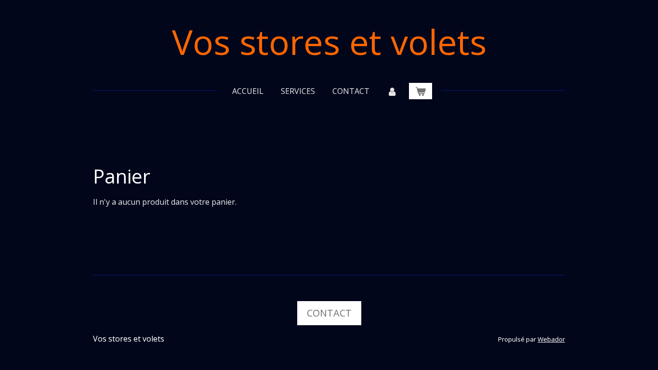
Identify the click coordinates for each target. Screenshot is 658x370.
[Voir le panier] (420, 91)
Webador (551, 339)
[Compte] (392, 91)
